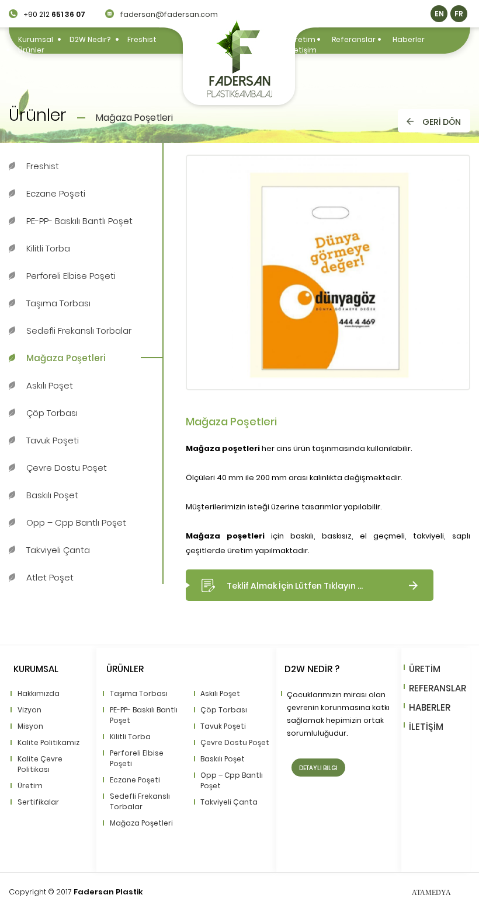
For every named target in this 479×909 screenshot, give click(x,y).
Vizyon (29, 710)
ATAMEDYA (431, 893)
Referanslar (354, 39)
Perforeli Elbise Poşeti (71, 276)
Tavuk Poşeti (52, 440)
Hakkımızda (39, 693)
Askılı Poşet (49, 385)
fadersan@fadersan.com (169, 14)
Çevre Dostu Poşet (66, 468)
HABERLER (429, 707)
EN (439, 14)
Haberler (409, 39)
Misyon (30, 726)
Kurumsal (35, 39)
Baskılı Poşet (52, 495)
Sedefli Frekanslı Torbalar (78, 330)
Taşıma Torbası (58, 303)
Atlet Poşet (50, 577)
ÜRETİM (424, 669)
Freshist (142, 39)
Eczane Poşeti (55, 193)
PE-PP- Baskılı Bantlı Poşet (79, 221)
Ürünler (31, 50)
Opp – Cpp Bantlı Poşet (76, 522)
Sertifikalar (38, 802)
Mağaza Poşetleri (66, 358)
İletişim (303, 50)
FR (458, 14)
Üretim (302, 39)
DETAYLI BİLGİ (318, 768)
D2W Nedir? (90, 39)
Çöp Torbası (52, 413)
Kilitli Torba (48, 248)
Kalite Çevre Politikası (40, 764)
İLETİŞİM (426, 727)
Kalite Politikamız (48, 742)
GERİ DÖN (441, 122)
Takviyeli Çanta (58, 550)
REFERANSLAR (437, 688)
